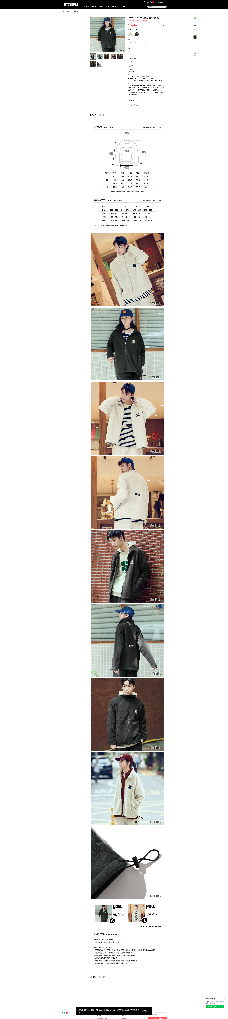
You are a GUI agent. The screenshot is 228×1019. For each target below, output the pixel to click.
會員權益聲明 (125, 1018)
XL (145, 43)
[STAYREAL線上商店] (71, 5)
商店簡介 (99, 1016)
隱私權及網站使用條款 (102, 1018)
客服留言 (124, 1016)
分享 (131, 105)
